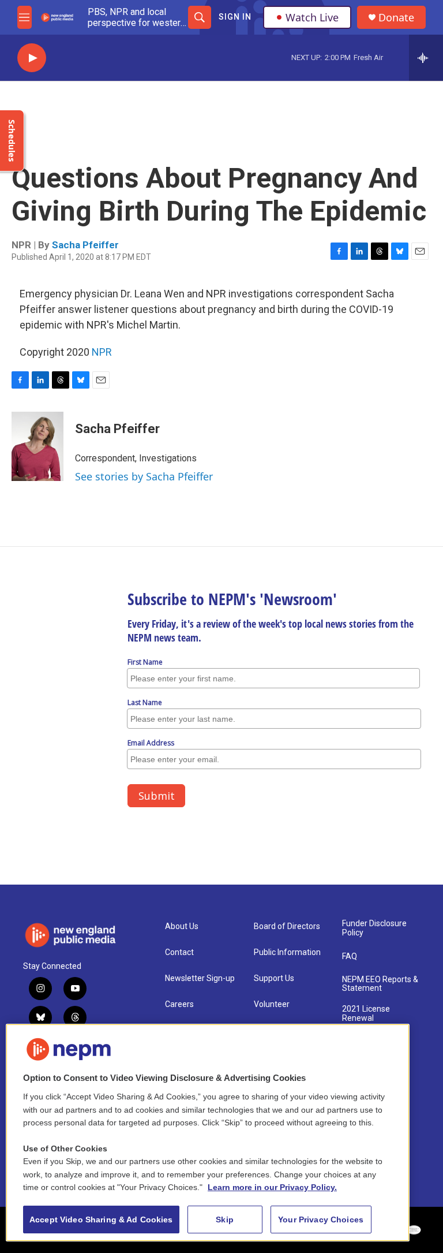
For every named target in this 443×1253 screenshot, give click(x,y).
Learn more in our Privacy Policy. (272, 1187)
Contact (179, 952)
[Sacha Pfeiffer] (37, 446)
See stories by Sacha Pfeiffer (144, 476)
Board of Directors (287, 926)
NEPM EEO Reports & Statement (380, 984)
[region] (208, 1132)
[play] (31, 58)
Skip (225, 1219)
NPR (102, 352)
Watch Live (312, 17)
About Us (181, 926)
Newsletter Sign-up (200, 978)
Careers (179, 1004)
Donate (396, 18)
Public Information (287, 952)
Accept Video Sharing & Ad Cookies (101, 1219)
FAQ (349, 956)
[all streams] (426, 58)
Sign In (235, 16)
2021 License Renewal (366, 1014)
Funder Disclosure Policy (374, 928)
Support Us (274, 978)
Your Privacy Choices (320, 1219)
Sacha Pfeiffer (85, 245)
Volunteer (272, 1004)
